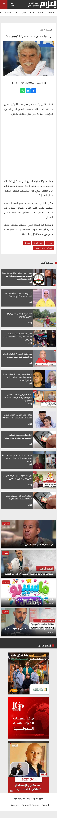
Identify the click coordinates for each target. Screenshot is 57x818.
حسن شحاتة (38, 243)
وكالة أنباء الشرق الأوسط (43, 248)
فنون (24, 12)
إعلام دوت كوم (38, 83)
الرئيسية (51, 12)
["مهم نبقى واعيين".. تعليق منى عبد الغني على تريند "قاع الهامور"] (44, 298)
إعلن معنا (15, 805)
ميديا (32, 12)
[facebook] (33, 90)
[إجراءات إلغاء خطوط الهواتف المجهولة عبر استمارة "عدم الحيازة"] (44, 439)
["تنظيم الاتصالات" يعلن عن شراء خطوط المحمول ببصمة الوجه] (44, 500)
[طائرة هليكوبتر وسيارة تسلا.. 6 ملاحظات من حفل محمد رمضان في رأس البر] (44, 338)
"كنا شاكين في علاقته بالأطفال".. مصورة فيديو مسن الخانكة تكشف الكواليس (18, 397)
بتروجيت (50, 243)
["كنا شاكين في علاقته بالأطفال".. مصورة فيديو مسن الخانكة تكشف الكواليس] (44, 399)
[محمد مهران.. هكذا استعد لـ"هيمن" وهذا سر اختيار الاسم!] (28, 622)
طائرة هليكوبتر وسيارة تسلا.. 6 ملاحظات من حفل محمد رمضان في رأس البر (17, 337)
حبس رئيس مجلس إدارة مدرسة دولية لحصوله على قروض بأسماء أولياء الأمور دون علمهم (17, 276)
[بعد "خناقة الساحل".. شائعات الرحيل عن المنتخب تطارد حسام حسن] (44, 358)
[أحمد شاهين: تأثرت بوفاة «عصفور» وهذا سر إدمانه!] (28, 564)
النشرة (41, 12)
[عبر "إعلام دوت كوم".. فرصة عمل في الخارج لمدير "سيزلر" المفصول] (44, 480)
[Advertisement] (28, 147)
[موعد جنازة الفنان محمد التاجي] (28, 534)
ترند (16, 12)
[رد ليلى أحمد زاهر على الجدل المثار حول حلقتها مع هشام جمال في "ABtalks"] (44, 419)
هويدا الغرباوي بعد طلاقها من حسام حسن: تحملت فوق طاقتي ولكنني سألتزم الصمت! (17, 377)
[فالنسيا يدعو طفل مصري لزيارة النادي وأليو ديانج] (44, 318)
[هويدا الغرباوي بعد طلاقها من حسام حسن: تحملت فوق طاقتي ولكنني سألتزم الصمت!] (44, 379)
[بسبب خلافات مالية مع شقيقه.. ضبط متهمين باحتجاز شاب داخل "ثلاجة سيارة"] (44, 460)
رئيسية (27, 243)
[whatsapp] (22, 90)
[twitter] (28, 90)
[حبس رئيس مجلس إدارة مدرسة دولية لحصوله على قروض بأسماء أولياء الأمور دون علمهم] (44, 277)
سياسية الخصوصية (30, 805)
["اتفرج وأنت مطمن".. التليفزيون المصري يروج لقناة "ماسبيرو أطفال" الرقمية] (28, 593)
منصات (8, 12)
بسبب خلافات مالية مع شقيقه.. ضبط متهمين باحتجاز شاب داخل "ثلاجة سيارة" (17, 458)
